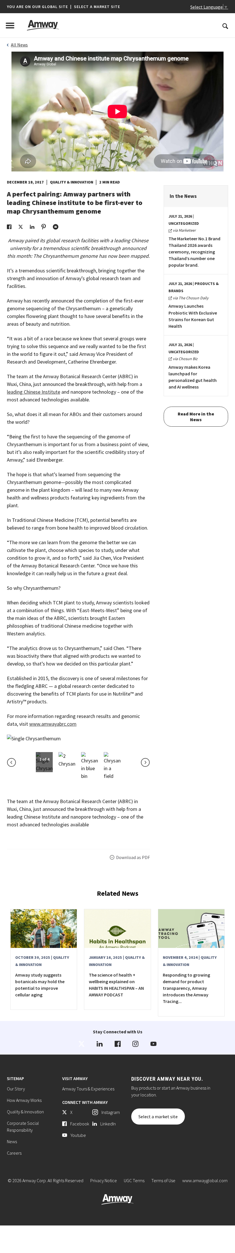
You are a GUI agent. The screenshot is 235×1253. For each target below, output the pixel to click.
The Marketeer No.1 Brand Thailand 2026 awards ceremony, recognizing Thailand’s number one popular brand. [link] (194, 252)
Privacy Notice (103, 1180)
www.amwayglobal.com (205, 1180)
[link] (9, 226)
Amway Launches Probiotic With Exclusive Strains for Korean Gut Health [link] (193, 316)
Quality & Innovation (25, 1112)
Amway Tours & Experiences (88, 1089)
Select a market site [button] (97, 6)
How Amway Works (24, 1100)
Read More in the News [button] (196, 416)
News (12, 1141)
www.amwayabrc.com (53, 724)
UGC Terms (134, 1180)
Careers (14, 1153)
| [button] (71, 6)
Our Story (16, 1089)
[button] (63, 6)
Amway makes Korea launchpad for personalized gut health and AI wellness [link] (193, 377)
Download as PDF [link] (133, 857)
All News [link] (19, 45)
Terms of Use (163, 1180)
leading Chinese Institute (33, 392)
